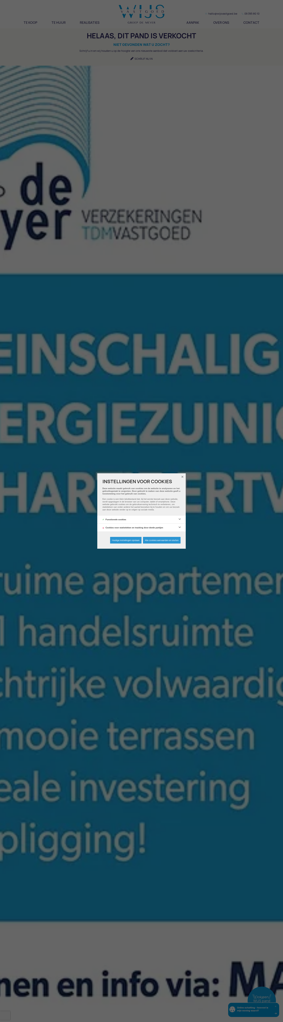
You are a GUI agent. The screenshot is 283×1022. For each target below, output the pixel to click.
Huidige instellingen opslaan (126, 540)
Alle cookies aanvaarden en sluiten (162, 540)
